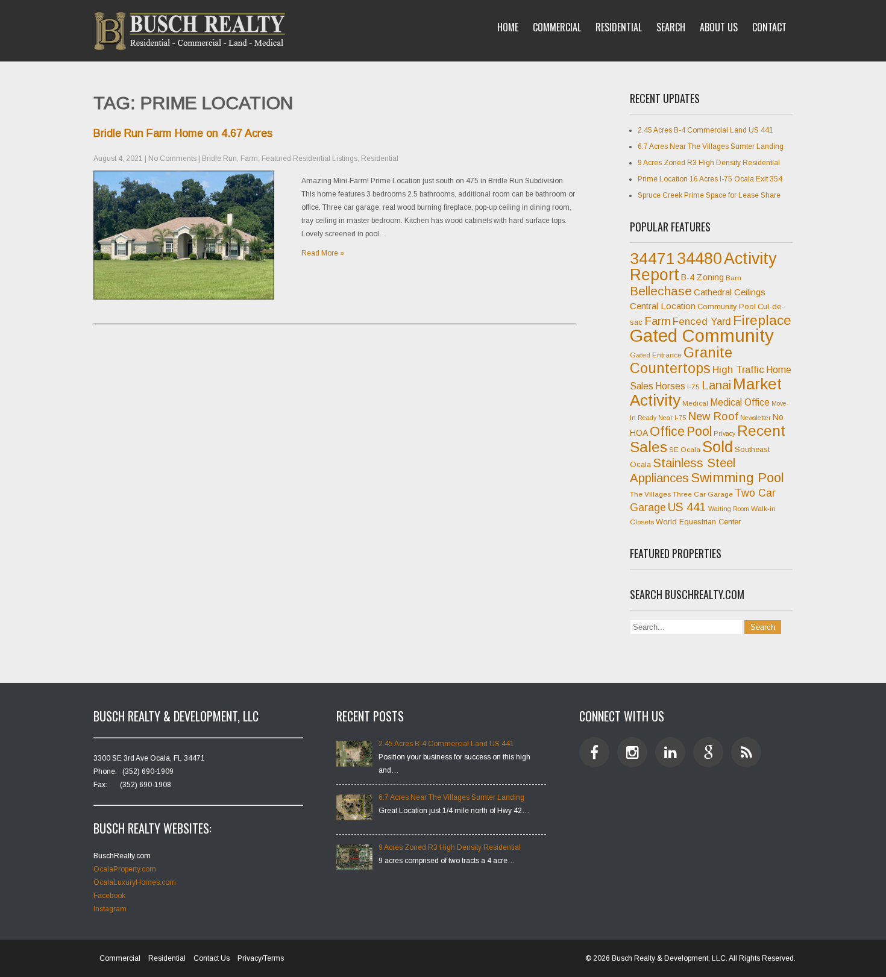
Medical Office (740, 402)
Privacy (724, 433)
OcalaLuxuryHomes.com (134, 882)
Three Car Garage (703, 494)
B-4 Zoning (702, 277)
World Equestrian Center (698, 521)
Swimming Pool (737, 477)
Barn (733, 278)
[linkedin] (670, 752)
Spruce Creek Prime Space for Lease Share (709, 195)
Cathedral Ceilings (729, 292)
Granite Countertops (681, 360)
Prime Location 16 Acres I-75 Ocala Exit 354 (710, 179)
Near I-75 (672, 417)
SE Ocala (684, 449)
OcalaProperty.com (124, 869)
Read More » (322, 253)
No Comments (172, 158)
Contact (769, 27)
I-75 (693, 387)
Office (667, 431)
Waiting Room (728, 508)
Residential (618, 27)
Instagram (110, 909)
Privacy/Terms (260, 958)
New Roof (713, 416)
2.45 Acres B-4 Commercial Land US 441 (705, 130)
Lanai (716, 385)
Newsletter (755, 417)
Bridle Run (219, 158)
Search (670, 27)
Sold (717, 446)
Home (507, 27)
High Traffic (738, 369)
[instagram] (632, 752)
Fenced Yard (702, 321)
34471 (652, 259)
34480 (699, 259)
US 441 (687, 507)
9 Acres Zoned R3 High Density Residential (709, 163)
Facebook (109, 895)
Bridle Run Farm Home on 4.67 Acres (182, 133)
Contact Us (211, 958)
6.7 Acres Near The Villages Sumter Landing (711, 146)
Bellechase (661, 291)
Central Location (663, 306)
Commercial (557, 27)
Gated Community (702, 335)
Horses (670, 386)
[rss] (746, 752)
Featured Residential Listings (309, 158)
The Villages (650, 494)
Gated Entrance (656, 355)
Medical (695, 403)
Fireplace (762, 320)
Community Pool (726, 306)
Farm (249, 158)
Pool (699, 431)
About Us (719, 27)
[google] (708, 752)
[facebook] (594, 752)
